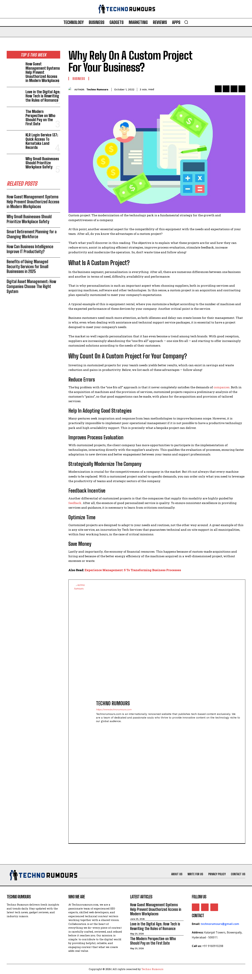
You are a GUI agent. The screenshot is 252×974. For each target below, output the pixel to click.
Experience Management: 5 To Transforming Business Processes (133, 570)
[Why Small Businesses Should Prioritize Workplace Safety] (15, 164)
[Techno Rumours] (71, 89)
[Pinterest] (234, 88)
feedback (74, 503)
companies (222, 387)
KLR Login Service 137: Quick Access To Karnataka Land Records (42, 141)
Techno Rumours (97, 89)
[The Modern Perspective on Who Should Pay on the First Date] (15, 117)
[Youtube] (214, 907)
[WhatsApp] (241, 88)
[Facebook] (218, 88)
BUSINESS (79, 78)
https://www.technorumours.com (113, 709)
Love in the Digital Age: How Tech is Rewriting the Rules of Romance (43, 96)
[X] (226, 88)
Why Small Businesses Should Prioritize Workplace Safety (42, 162)
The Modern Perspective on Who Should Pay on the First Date (40, 117)
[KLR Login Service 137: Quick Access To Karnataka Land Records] (15, 140)
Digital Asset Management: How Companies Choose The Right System (31, 286)
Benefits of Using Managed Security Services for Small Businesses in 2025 (27, 266)
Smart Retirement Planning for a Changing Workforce (32, 234)
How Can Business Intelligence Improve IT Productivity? (30, 249)
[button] (186, 22)
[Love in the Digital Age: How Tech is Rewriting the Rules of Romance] (15, 97)
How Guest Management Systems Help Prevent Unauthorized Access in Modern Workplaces (43, 72)
